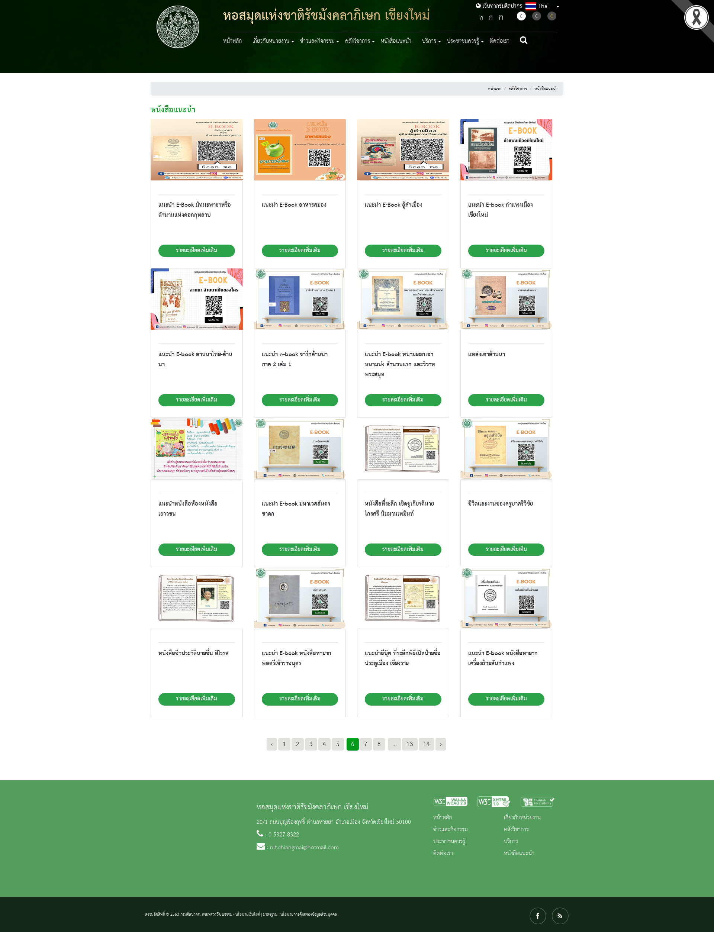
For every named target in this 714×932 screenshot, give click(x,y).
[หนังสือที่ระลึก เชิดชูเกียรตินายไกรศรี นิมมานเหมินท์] (403, 448)
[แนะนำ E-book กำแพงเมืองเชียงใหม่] (506, 149)
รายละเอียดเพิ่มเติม (196, 250)
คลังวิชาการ (518, 89)
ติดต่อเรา (499, 41)
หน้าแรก (494, 89)
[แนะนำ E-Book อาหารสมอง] (300, 149)
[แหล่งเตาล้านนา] (506, 299)
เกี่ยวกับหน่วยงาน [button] (271, 41)
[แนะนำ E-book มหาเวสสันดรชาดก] (300, 448)
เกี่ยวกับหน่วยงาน (522, 817)
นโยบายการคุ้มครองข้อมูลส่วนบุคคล (308, 914)
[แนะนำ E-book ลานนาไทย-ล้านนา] (197, 299)
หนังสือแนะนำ (396, 41)
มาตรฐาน (270, 914)
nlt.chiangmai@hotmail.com (304, 847)
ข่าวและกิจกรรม (450, 829)
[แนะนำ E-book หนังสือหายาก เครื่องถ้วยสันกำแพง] (506, 598)
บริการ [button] (429, 41)
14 (426, 744)
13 (409, 744)
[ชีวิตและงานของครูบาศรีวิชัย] (506, 448)
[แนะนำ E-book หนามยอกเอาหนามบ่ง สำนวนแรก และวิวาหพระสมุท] (403, 299)
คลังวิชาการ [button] (357, 41)
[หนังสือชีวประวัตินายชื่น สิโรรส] (197, 598)
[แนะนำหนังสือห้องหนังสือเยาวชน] (197, 448)
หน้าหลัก (232, 41)
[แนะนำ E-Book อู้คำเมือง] (403, 149)
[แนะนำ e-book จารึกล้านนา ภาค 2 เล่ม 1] (300, 299)
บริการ (511, 841)
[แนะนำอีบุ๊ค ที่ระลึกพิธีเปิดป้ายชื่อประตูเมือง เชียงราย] (403, 598)
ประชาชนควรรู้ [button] (463, 41)
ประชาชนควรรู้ (449, 841)
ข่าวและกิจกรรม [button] (317, 41)
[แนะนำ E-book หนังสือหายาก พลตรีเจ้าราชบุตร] (300, 598)
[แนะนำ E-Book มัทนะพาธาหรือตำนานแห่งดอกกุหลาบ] (197, 149)
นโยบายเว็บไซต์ (247, 914)
